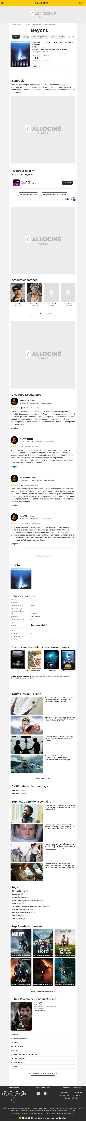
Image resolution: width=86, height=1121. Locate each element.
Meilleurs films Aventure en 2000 (22, 678)
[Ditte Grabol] (68, 292)
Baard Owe (40, 49)
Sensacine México (71, 1098)
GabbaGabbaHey (27, 400)
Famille (70, 42)
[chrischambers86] (14, 478)
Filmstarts (65, 1092)
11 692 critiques (37, 442)
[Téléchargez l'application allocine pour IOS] (39, 1093)
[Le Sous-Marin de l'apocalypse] (34, 659)
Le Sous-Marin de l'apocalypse (39, 671)
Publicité (34, 1108)
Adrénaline (18, 916)
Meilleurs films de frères (22, 909)
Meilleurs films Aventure (62, 676)
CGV (45, 1108)
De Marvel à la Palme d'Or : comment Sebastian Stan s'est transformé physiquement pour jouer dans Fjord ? (58, 757)
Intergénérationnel (20, 897)
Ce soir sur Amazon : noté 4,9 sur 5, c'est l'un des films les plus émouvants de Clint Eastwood (59, 738)
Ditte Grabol (68, 304)
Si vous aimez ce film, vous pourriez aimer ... (42, 647)
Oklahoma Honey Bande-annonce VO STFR (65, 955)
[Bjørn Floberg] (34, 292)
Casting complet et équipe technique (43, 314)
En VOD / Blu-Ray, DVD (22, 175)
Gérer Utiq (63, 1110)
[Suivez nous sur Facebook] (5, 1093)
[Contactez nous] (14, 1100)
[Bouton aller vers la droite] (73, 36)
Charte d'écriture (38, 1110)
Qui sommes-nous (14, 1108)
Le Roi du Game (16, 1062)
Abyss (17, 671)
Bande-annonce (39, 1010)
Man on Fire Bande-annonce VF (21, 984)
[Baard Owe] (18, 292)
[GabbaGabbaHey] (14, 401)
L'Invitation (14, 1034)
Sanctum (51, 671)
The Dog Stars (39, 1003)
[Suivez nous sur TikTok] (23, 1093)
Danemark (34, 600)
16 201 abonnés (25, 480)
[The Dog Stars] (21, 1016)
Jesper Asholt (61, 49)
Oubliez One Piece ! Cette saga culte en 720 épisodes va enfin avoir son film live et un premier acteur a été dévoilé (60, 719)
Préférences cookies (69, 1108)
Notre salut (14, 1050)
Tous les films (26, 24)
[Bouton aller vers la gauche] (69, 36)
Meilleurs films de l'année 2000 (43, 676)
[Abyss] (18, 659)
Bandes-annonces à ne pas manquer (43, 991)
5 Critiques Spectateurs (43, 556)
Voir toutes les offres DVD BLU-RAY (54, 194)
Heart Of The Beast (17, 1046)
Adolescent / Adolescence (23, 912)
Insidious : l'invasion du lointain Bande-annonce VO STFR (65, 984)
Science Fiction (38, 44)
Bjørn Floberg (50, 49)
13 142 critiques (37, 480)
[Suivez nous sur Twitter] (11, 1093)
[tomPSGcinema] (14, 517)
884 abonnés (24, 519)
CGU (40, 1108)
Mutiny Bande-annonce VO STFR (21, 955)
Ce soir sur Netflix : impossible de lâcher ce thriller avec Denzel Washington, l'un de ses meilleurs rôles (60, 807)
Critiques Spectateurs (26, 394)
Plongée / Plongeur (20, 891)
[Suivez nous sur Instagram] (17, 1093)
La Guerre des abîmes (69, 671)
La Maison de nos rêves (19, 1038)
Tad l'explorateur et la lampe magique (24, 1054)
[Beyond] (20, 54)
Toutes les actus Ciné (43, 778)
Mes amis (46, 55)
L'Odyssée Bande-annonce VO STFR (43, 984)
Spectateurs (36, 55)
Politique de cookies (55, 1108)
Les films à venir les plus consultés (43, 1074)
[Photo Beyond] (21, 578)
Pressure (14, 1066)
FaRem (23, 439)
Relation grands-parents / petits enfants (27, 900)
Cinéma (19, 24)
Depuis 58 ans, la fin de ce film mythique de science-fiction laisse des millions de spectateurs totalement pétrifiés (60, 699)
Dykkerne (19, 790)
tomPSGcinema (27, 516)
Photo (16, 565)
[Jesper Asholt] (51, 292)
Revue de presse (26, 1110)
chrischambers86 (27, 478)
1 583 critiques (35, 403)
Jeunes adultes (19, 919)
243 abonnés (24, 403)
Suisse (41, 600)
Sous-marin (17, 894)
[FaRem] (14, 440)
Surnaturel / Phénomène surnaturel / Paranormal (31, 906)
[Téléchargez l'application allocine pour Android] (46, 1093)
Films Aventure (36, 24)
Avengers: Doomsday (18, 1058)
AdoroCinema (78, 1095)
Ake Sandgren (39, 47)
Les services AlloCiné (52, 1110)
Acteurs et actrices (24, 280)
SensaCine (78, 1092)
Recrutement (26, 1108)
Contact (5, 1108)
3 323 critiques (35, 519)
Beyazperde (64, 1095)
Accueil (14, 24)
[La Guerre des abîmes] (68, 659)
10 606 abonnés (25, 442)
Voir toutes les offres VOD (28, 194)
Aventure (63, 42)
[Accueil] (41, 3)
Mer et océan (18, 903)
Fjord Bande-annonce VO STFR (43, 955)
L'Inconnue (14, 1042)
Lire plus (14, 428)
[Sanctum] (51, 659)
